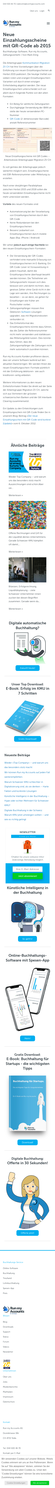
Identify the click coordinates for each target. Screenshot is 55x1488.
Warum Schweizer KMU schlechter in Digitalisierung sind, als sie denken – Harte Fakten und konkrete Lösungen (26, 786)
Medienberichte (10, 1387)
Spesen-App (8, 1288)
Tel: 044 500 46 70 (12, 1448)
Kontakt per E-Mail (11, 1453)
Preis (5, 1293)
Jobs (5, 1382)
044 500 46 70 (9, 4)
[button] (49, 10)
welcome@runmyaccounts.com (31, 4)
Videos (6, 1347)
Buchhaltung (9, 1273)
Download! (27, 1142)
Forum (6, 1341)
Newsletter (8, 1352)
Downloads (8, 1327)
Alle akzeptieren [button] (40, 1483)
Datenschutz (9, 1402)
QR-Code (15, 118)
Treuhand (7, 1278)
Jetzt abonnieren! (27, 876)
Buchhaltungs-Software (15, 51)
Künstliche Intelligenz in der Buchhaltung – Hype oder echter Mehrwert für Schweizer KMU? (26, 801)
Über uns (34, 11)
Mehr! (27, 1038)
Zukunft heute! (27, 668)
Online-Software (10, 1268)
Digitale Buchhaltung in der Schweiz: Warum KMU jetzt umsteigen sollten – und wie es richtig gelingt (26, 815)
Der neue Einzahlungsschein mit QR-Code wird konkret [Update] (27, 419)
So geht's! (27, 938)
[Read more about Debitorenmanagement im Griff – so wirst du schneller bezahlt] (27, 514)
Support (6, 1332)
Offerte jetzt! (27, 1233)
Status (6, 1337)
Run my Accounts (38, 51)
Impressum (8, 1397)
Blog (5, 1322)
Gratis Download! (27, 739)
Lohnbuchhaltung (11, 1283)
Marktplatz (8, 1392)
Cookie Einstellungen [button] (16, 1483)
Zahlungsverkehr (11, 54)
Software (26, 311)
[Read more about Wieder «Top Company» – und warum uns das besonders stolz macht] (27, 461)
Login (42, 11)
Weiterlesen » (16, 495)
